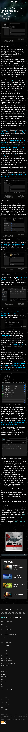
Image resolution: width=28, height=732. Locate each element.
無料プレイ (4, 624)
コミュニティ (4, 650)
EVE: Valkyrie (4, 676)
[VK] (24, 613)
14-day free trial (19, 517)
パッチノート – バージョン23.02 (19, 585)
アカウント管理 (5, 645)
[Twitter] (6, 613)
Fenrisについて (5, 700)
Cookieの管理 (4, 710)
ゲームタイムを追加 (6, 629)
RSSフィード (4, 707)
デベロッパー (4, 655)
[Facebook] (2, 613)
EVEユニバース (5, 674)
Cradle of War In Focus (18, 594)
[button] (26, 2)
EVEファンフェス (5, 684)
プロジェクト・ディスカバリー (8, 689)
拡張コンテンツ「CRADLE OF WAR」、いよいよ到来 (18, 567)
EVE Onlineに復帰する (6, 660)
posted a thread (13, 81)
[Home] (14, 3)
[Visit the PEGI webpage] (3, 722)
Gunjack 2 (3, 681)
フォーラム (4, 653)
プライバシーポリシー (6, 705)
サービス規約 (4, 702)
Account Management (20, 521)
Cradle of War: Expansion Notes (17, 576)
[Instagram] (20, 613)
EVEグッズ (4, 687)
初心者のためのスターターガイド (9, 634)
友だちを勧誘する (5, 658)
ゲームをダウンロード (6, 627)
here (24, 514)
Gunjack (3, 679)
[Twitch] (13, 613)
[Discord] (16, 613)
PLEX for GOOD (5, 665)
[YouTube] (9, 613)
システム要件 (4, 632)
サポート (3, 648)
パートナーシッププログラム (8, 663)
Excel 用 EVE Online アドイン (8, 637)
